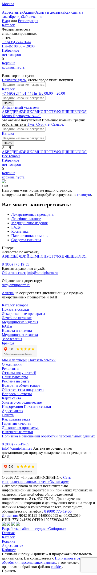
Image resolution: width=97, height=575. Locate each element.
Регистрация (28, 21)
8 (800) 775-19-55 (15, 264)
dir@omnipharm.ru (16, 285)
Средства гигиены (26, 240)
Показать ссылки (15, 309)
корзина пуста (13, 65)
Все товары (11, 156)
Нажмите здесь (14, 80)
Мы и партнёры (14, 360)
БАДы (16, 227)
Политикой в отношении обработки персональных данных (48, 560)
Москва (8, 4)
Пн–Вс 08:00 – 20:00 (18, 44)
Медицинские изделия (29, 223)
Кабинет (9, 550)
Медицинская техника (20, 335)
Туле (30, 124)
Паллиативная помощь (29, 236)
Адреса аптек (12, 546)
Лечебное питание (26, 219)
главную (84, 195)
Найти (8, 103)
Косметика (19, 231)
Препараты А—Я (27, 116)
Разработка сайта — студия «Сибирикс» (34, 529)
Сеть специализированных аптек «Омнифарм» (36, 479)
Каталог (8, 25)
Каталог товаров (15, 305)
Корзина (8, 541)
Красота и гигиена (17, 330)
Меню (7, 116)
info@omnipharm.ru (42, 273)
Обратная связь (14, 273)
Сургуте (42, 124)
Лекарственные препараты (32, 214)
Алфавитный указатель (20, 107)
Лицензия (10, 515)
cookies (56, 567)
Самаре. (57, 124)
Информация (12, 407)
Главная (8, 533)
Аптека (8, 293)
